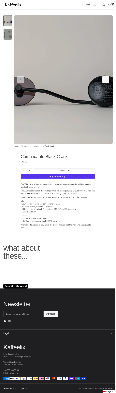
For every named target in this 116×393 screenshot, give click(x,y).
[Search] (104, 5)
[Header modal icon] (94, 4)
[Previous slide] (20, 79)
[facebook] (5, 321)
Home (16, 146)
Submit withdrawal (16, 286)
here (22, 228)
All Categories (26, 146)
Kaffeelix (89, 388)
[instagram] (9, 321)
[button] (90, 4)
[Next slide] (105, 79)
